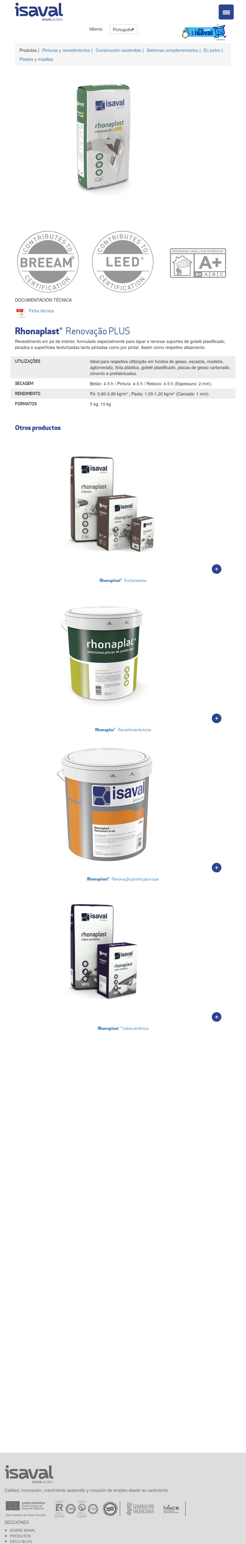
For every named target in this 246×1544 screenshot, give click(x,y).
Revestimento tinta (123, 729)
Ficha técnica (41, 311)
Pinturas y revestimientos (66, 50)
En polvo (212, 50)
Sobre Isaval (23, 1530)
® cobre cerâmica (123, 1028)
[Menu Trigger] (226, 11)
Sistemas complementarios (172, 50)
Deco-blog (21, 1541)
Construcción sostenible (118, 50)
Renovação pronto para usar (123, 879)
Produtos (20, 1535)
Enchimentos (123, 580)
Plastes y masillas (36, 59)
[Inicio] (39, 10)
